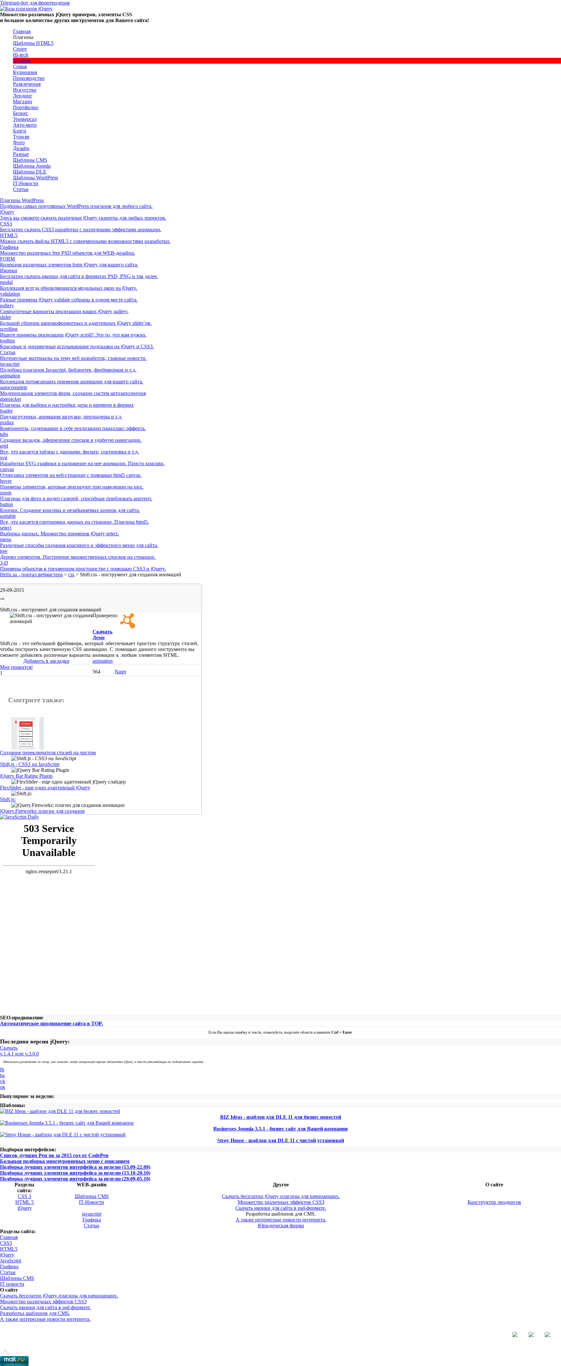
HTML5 (9, 1249)
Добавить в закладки (46, 661)
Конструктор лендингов (494, 1202)
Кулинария (25, 72)
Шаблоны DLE (29, 171)
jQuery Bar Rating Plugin (26, 776)
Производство (28, 78)
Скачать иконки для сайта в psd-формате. (280, 1208)
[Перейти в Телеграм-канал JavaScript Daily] (19, 817)
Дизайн (21, 148)
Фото (19, 142)
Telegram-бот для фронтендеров (35, 3)
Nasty (121, 671)
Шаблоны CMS (30, 160)
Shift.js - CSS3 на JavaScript (29, 764)
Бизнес (20, 113)
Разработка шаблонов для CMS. (35, 1313)
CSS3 (6, 1243)
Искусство (24, 90)
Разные (21, 154)
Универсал (25, 119)
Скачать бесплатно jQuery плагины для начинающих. (281, 1196)
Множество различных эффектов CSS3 (281, 1202)
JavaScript (10, 1260)
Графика (91, 1219)
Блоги (19, 131)
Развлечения (27, 84)
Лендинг (22, 95)
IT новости (12, 1284)
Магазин (22, 101)
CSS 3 (24, 1196)
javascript (91, 1214)
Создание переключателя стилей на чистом (48, 752)
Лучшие (22, 60)
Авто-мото (25, 125)
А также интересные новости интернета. (281, 1219)
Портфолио (25, 107)
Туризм (21, 136)
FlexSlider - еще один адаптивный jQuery (45, 787)
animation (103, 661)
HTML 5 (24, 1202)
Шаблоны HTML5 (33, 43)
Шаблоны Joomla (32, 166)
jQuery (25, 1208)
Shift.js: (8, 799)
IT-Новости (25, 183)
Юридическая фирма (281, 1225)
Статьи (21, 189)
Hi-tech (20, 54)
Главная (22, 31)
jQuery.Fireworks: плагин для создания (42, 811)
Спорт (20, 49)
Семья (20, 66)
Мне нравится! (16, 667)
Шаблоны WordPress (35, 177)
